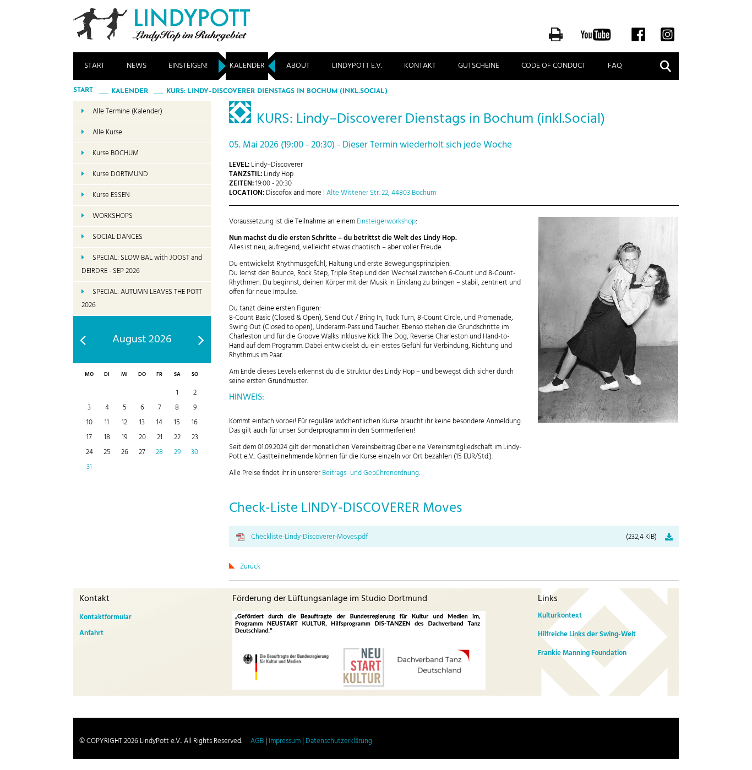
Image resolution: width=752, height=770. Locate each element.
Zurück (250, 566)
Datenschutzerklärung (339, 741)
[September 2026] (201, 339)
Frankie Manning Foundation (582, 653)
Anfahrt (91, 633)
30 (194, 452)
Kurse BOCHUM (115, 153)
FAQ (615, 65)
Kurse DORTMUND (120, 174)
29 (177, 452)
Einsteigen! (188, 65)
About (298, 65)
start (83, 90)
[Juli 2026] (83, 339)
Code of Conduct (553, 65)
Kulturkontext (560, 615)
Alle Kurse (107, 132)
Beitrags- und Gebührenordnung (370, 473)
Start (94, 65)
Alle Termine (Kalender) (127, 111)
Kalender (247, 65)
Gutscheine (478, 65)
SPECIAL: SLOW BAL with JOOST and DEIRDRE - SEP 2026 (141, 264)
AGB (257, 741)
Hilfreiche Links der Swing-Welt (587, 634)
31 (89, 467)
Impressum (285, 741)
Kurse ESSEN (111, 195)
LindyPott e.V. (357, 65)
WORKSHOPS (112, 216)
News (136, 65)
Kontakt (420, 65)
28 (159, 452)
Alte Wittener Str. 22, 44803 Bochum (381, 193)
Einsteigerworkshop (386, 221)
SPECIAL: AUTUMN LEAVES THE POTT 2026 (141, 298)
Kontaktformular (105, 617)
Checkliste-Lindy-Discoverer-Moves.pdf (454, 537)
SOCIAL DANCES (117, 237)
